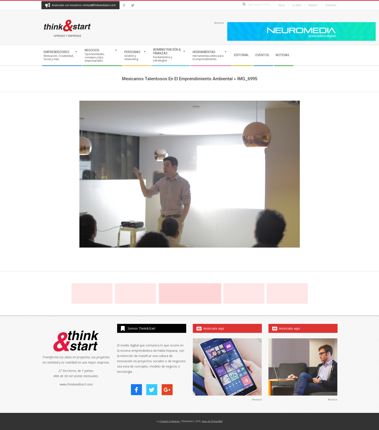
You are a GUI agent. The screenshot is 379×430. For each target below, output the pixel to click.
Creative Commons (169, 421)
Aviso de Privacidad (212, 421)
